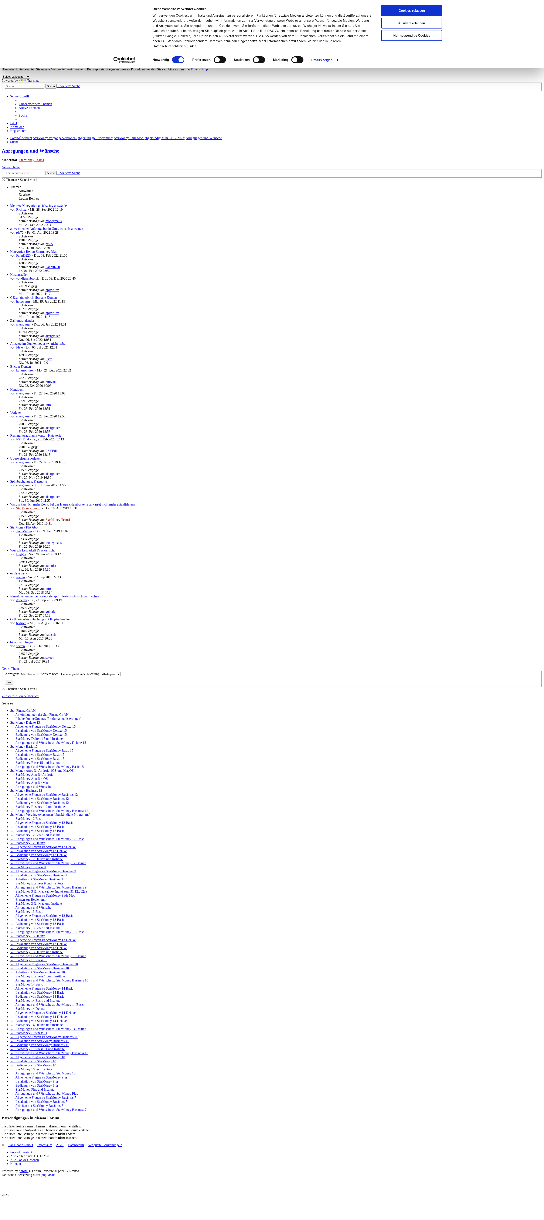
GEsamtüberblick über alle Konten (33, 297)
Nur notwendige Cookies (411, 35)
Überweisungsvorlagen (25, 458)
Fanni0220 (23, 255)
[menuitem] (35, 104)
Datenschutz (76, 1145)
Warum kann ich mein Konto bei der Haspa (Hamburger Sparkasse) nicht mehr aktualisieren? (72, 504)
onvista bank (18, 573)
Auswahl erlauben (411, 23)
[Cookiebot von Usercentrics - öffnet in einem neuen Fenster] (124, 60)
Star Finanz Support (198, 69)
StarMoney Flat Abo (24, 527)
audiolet (50, 565)
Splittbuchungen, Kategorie (28, 481)
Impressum (44, 1145)
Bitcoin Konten (20, 366)
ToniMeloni (24, 531)
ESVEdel (22, 439)
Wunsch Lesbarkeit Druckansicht (32, 550)
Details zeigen (321, 60)
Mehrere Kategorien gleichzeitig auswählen (39, 205)
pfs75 (20, 232)
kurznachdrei (25, 370)
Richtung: (94, 674)
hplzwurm (52, 290)
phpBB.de (48, 1175)
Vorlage (15, 412)
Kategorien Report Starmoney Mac (33, 251)
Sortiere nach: (50, 674)
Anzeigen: (12, 674)
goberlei (21, 600)
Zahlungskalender (22, 320)
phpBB (23, 1171)
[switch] (220, 59)
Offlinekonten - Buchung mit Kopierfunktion (40, 619)
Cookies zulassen (412, 10)
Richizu (21, 209)
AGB (60, 1145)
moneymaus (53, 221)
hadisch (21, 623)
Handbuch (17, 389)
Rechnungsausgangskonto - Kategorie (35, 435)
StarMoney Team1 (31, 160)
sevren (20, 577)
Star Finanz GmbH (20, 1145)
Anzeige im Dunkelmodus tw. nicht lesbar (38, 343)
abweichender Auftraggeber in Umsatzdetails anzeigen (46, 228)
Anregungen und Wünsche (30, 151)
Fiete (19, 347)
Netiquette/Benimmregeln (68, 69)
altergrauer (23, 324)
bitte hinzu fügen (21, 642)
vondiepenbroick (27, 278)
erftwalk (51, 382)
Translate (33, 80)
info (48, 405)
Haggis (21, 554)
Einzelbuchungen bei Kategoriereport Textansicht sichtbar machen (54, 596)
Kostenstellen (19, 274)
